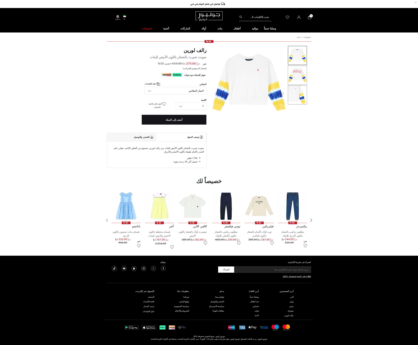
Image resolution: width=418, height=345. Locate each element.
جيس (291, 306)
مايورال (291, 310)
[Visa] (264, 327)
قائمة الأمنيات (148, 301)
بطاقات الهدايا (218, 310)
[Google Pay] (182, 327)
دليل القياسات (151, 83)
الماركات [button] (185, 28)
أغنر (292, 297)
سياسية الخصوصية (181, 306)
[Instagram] (143, 268)
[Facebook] (163, 268)
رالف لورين (195, 50)
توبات (256, 310)
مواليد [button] (255, 28)
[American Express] (242, 327)
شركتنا (186, 297)
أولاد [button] (203, 28)
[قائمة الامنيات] (305, 245)
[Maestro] (275, 327)
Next (311, 220)
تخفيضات (307, 37)
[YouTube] (124, 268)
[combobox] (255, 17)
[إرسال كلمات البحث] (240, 17)
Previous (106, 220)
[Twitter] (153, 268)
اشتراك (226, 269)
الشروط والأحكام (182, 310)
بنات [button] (219, 28)
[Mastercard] (286, 327)
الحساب (151, 297)
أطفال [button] (237, 28)
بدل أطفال (254, 301)
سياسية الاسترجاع (216, 306)
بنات (298, 37)
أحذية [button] (166, 28)
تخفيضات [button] (147, 28)
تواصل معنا (219, 297)
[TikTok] (114, 268)
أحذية (257, 315)
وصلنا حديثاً (254, 297)
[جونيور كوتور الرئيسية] (209, 16)
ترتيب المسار (148, 306)
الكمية (204, 99)
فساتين (256, 306)
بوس (292, 301)
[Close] (416, 2)
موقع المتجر (184, 301)
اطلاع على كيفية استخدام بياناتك (297, 276)
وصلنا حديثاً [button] (270, 28)
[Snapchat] (133, 268)
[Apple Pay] (253, 327)
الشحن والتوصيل (217, 301)
